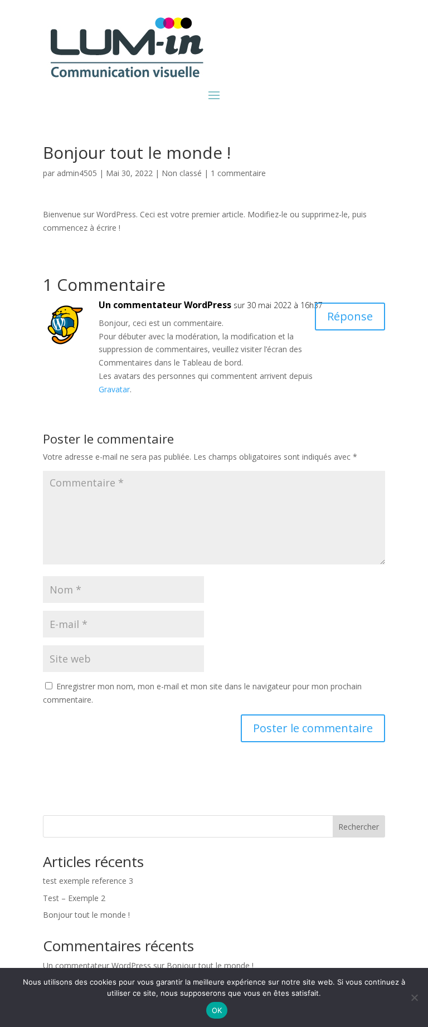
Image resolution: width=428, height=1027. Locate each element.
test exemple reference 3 (88, 880)
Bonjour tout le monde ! (86, 914)
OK (217, 1010)
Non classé (182, 173)
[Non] (414, 997)
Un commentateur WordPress (165, 305)
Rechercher (358, 826)
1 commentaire (238, 173)
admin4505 (77, 173)
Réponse (350, 316)
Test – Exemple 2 (74, 898)
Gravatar (114, 389)
